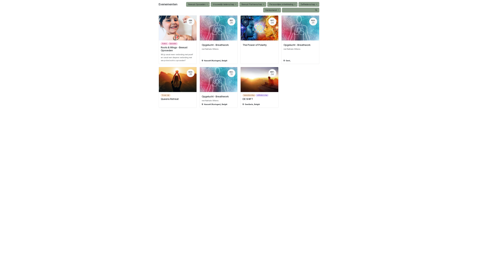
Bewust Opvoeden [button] (197, 4)
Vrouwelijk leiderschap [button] (224, 4)
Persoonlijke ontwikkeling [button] (281, 4)
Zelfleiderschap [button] (308, 4)
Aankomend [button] (271, 10)
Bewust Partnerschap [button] (252, 4)
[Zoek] (316, 10)
